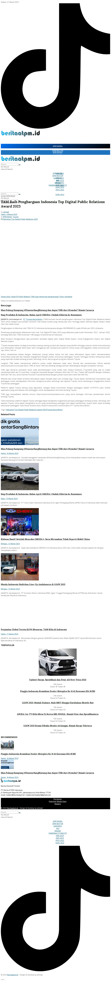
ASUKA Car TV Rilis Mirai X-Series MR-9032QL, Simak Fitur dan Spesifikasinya (58, 714)
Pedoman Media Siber (58, 801)
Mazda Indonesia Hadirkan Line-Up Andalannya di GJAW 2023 (33, 584)
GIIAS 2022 (60, 194)
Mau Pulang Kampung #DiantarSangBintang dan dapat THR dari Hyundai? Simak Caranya (47, 310)
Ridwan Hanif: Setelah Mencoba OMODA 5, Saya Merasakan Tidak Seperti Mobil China (45, 539)
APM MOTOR (57, 157)
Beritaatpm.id (12, 808)
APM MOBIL (58, 146)
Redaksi (58, 804)
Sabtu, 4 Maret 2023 (9, 214)
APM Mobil (10, 196)
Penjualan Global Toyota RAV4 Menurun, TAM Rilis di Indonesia (34, 629)
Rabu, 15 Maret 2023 (9, 498)
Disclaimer (57, 799)
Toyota (15, 217)
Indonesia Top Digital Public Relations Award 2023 (26, 410)
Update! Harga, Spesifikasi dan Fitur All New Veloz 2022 (57, 679)
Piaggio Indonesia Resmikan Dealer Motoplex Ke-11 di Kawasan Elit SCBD (57, 691)
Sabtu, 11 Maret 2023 (9, 634)
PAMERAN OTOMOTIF (58, 185)
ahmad (6, 212)
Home (3, 196)
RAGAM (58, 171)
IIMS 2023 (60, 180)
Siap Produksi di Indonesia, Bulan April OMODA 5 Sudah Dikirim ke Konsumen (41, 315)
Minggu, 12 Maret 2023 (10, 544)
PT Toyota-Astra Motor (32, 319)
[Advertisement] (26, 140)
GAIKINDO (57, 162)
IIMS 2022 (60, 838)
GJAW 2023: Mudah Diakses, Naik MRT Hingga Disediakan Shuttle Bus (57, 702)
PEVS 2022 (60, 190)
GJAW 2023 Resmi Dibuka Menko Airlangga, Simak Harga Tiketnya (57, 725)
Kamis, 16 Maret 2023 (9, 453)
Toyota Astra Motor (55, 410)
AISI (57, 166)
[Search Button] (19, 194)
